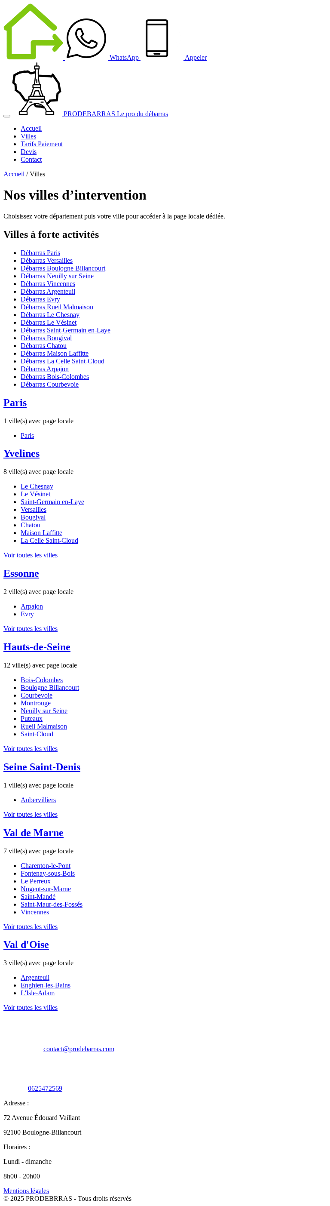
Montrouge (36, 703)
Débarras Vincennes (48, 283)
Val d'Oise (26, 944)
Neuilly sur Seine (44, 710)
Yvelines (21, 453)
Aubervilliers (38, 799)
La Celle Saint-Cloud (49, 540)
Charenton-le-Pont (45, 865)
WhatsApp (124, 57)
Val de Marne (33, 832)
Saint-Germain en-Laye (52, 501)
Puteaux (32, 718)
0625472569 (45, 1088)
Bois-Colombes (42, 679)
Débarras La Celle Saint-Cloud (62, 361)
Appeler (195, 57)
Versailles (33, 509)
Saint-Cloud (37, 734)
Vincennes (35, 912)
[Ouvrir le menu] (6, 116)
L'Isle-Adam (38, 993)
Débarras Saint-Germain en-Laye (65, 330)
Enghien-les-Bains (45, 985)
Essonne (21, 573)
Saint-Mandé (38, 896)
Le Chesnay (37, 486)
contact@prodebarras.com (78, 1048)
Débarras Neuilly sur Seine (57, 276)
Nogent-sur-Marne (46, 888)
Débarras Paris (40, 252)
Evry (27, 614)
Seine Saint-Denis (41, 766)
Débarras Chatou (44, 345)
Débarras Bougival (46, 337)
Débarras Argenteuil (48, 291)
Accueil (13, 174)
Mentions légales (26, 1190)
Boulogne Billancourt (50, 687)
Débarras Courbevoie (50, 384)
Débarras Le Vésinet (48, 322)
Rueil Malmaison (44, 726)
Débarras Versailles (47, 260)
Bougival (33, 517)
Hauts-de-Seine (36, 646)
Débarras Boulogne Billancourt (63, 268)
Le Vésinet (35, 494)
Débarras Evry (40, 299)
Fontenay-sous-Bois (48, 873)
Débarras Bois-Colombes (55, 376)
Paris (15, 402)
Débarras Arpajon (45, 368)
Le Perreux (36, 881)
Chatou (30, 525)
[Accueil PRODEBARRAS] (34, 57)
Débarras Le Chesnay (50, 314)
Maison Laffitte (41, 532)
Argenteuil (35, 977)
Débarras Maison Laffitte (55, 353)
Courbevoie (36, 695)
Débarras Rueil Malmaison (57, 307)
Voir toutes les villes (30, 555)
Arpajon (32, 606)
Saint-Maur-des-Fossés (51, 904)
